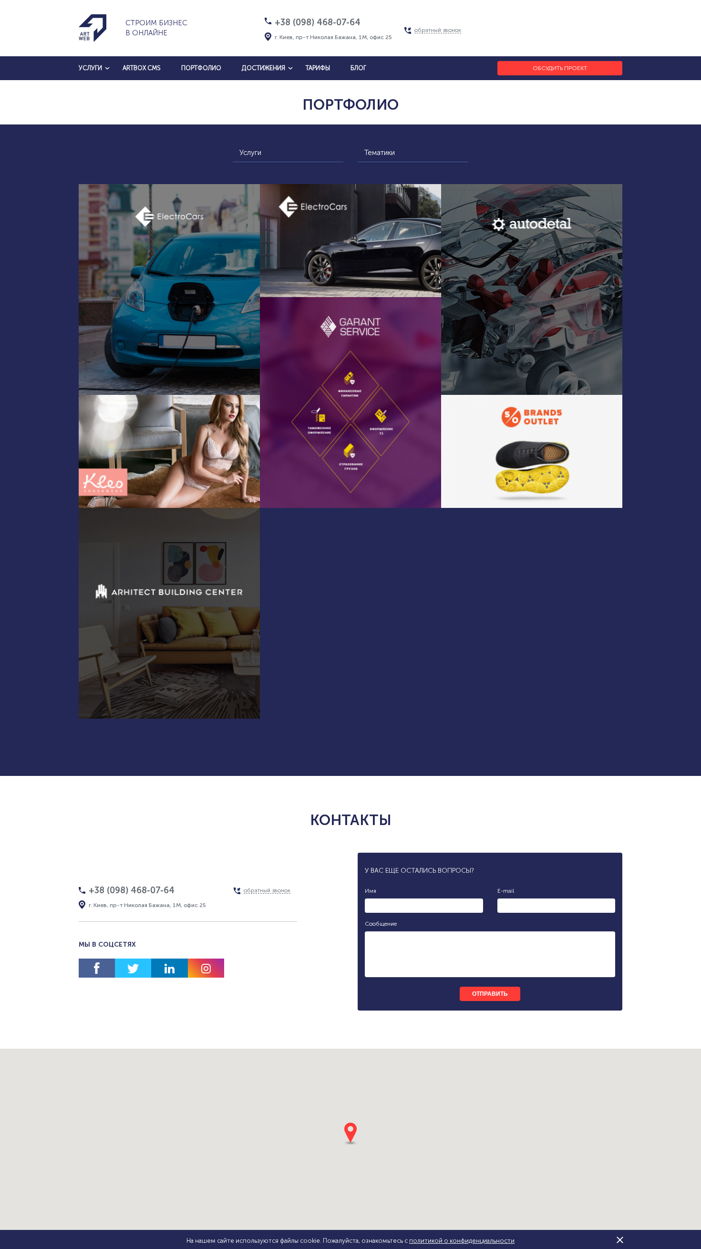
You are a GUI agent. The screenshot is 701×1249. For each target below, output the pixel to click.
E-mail (505, 891)
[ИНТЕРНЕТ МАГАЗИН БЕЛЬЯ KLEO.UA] (169, 451)
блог (358, 68)
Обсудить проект (560, 68)
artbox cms (142, 68)
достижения (263, 68)
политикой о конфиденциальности (462, 1240)
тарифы (318, 68)
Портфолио (201, 68)
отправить (490, 994)
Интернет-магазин (133, 498)
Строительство (205, 705)
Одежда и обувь (510, 516)
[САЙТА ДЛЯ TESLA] (350, 240)
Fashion (203, 516)
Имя (370, 891)
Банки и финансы (386, 494)
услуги (90, 68)
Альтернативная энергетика (134, 363)
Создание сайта (223, 363)
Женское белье (148, 516)
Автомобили (169, 381)
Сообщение (381, 923)
